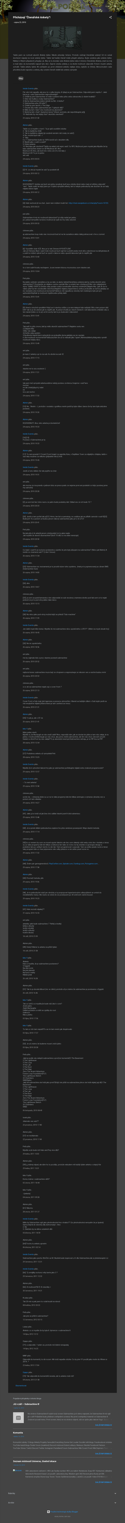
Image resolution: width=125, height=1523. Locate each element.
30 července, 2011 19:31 (32, 1291)
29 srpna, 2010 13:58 (31, 786)
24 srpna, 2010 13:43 (31, 257)
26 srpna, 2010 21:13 (31, 690)
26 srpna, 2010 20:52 (31, 661)
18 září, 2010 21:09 (30, 936)
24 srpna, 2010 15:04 (31, 271)
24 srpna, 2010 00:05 (31, 159)
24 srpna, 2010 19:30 (31, 412)
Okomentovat (21, 1386)
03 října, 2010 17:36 (30, 1018)
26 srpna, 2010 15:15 (31, 604)
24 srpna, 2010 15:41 (31, 297)
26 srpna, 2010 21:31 (31, 707)
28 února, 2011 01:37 (31, 1212)
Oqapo (25, 1372)
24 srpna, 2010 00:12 (31, 173)
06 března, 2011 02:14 (31, 1247)
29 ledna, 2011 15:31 (31, 1168)
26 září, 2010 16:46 (30, 993)
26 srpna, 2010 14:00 (31, 572)
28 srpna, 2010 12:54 (31, 743)
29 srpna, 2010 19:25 (31, 898)
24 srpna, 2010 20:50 (31, 539)
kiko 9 (25, 729)
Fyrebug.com (79, 864)
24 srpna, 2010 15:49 (31, 343)
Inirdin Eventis (28, 88)
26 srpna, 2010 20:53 (31, 676)
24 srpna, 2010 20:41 (31, 522)
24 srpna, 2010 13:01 (31, 238)
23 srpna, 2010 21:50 (31, 118)
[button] (110, 18)
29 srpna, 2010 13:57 (31, 772)
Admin (25, 125)
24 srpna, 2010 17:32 (31, 396)
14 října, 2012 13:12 (30, 1334)
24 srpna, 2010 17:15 (31, 358)
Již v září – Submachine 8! (26, 1404)
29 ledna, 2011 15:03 (31, 1154)
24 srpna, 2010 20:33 (31, 506)
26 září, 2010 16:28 (30, 978)
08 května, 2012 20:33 (31, 1305)
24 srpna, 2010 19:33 (31, 427)
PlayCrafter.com (55, 864)
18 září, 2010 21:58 (30, 951)
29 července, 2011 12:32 (32, 1276)
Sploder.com (68, 864)
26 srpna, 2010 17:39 (31, 618)
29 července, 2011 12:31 (32, 1262)
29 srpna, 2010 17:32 (31, 853)
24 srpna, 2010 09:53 (31, 223)
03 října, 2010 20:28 (30, 1047)
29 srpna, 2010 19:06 (31, 882)
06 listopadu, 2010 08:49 (32, 1110)
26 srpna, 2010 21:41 (31, 722)
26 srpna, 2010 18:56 (31, 647)
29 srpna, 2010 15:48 (31, 817)
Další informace (103, 1425)
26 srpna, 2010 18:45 (31, 632)
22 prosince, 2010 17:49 (32, 1139)
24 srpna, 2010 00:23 (31, 207)
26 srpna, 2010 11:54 (31, 556)
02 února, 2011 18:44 (31, 1183)
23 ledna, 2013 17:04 (31, 1365)
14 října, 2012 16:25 (30, 1348)
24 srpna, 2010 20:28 (31, 491)
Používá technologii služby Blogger (64, 1512)
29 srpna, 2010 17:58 (31, 867)
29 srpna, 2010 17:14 (31, 832)
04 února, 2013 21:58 (31, 1380)
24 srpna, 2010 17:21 (31, 372)
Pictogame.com (91, 864)
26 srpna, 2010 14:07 (31, 587)
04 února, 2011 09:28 (31, 1197)
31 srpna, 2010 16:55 (31, 913)
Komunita (18, 1432)
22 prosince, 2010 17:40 (32, 1125)
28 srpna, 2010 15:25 (31, 757)
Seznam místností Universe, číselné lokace (34, 1461)
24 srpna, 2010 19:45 (31, 460)
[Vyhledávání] (115, 6)
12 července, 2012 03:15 (32, 1320)
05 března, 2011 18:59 (31, 1233)
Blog (21, 78)
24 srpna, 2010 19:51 (31, 475)
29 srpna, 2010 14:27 (31, 803)
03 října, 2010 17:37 (30, 1033)
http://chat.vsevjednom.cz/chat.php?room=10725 (88, 203)
